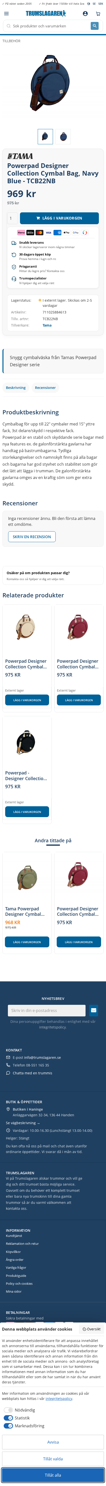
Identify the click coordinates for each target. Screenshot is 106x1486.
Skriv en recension (32, 536)
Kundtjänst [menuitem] (14, 1235)
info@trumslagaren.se (42, 1057)
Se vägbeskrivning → (23, 1122)
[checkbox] (18, 1410)
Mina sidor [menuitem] (13, 1291)
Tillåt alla (53, 1475)
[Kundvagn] (97, 14)
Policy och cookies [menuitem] (19, 1283)
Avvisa (53, 1442)
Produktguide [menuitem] (16, 1275)
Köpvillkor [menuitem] (13, 1251)
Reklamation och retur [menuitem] (22, 1243)
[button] (6, 13)
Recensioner (45, 387)
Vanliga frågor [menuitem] (16, 1267)
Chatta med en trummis (32, 1073)
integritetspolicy (52, 1027)
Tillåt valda (53, 1459)
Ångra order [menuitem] (14, 1259)
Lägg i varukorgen (27, 700)
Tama (47, 325)
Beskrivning (16, 387)
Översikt (94, 1329)
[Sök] (95, 26)
